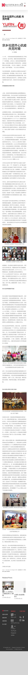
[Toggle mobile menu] (25, 6)
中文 (22, 3)
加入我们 (4, 624)
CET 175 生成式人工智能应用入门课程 (8, 593)
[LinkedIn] (23, 620)
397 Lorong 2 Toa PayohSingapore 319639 (13, 631)
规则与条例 (5, 614)
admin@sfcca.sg (15, 622)
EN (25, 3)
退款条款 (4, 621)
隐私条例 (4, 617)
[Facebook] (23, 617)
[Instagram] (20, 620)
